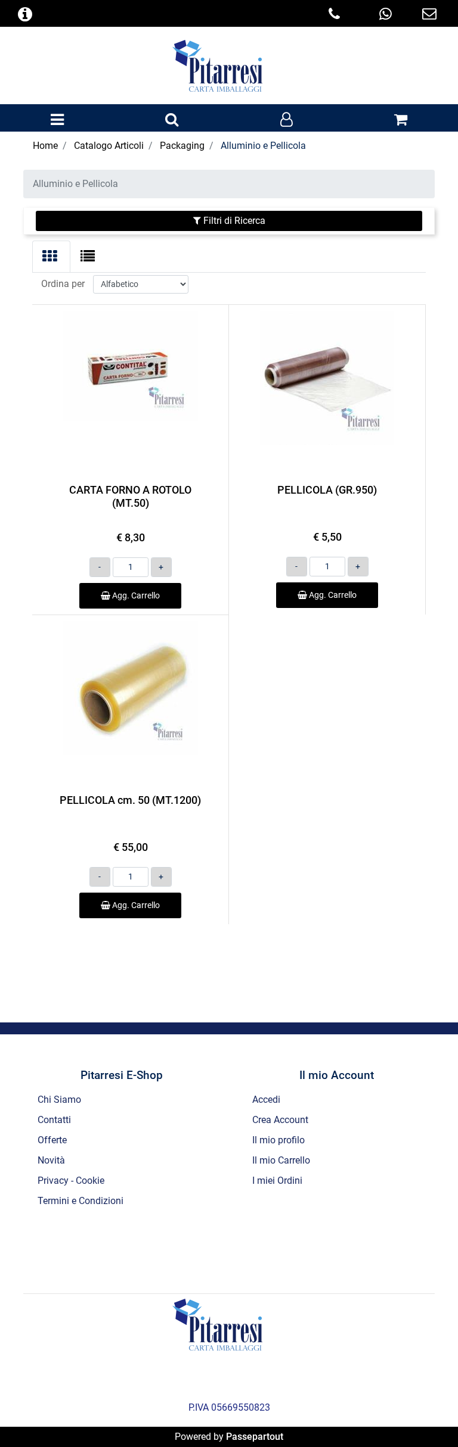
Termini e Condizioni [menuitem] (80, 1200)
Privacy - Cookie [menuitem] (71, 1180)
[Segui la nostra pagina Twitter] (214, 1249)
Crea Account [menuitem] (280, 1119)
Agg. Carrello (135, 595)
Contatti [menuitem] (54, 1119)
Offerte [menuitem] (52, 1140)
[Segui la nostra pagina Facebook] (182, 1249)
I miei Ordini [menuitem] (277, 1180)
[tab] (51, 257)
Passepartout (254, 1436)
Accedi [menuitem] (266, 1099)
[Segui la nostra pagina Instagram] (246, 1249)
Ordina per (63, 283)
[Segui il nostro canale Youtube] (277, 1249)
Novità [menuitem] (51, 1160)
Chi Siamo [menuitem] (59, 1099)
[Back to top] (424, 1413)
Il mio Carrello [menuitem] (281, 1160)
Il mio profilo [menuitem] (278, 1140)
